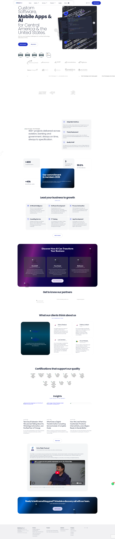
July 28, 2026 (25, 419)
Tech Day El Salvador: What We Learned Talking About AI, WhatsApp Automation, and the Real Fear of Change (33, 425)
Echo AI (66, 3)
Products (52, 3)
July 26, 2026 (49, 419)
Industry (35, 3)
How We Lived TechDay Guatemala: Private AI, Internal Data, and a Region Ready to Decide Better (79, 425)
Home (30, 3)
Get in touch (96, 3)
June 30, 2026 (72, 419)
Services (44, 3)
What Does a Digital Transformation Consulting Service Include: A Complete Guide (56, 425)
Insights (60, 3)
